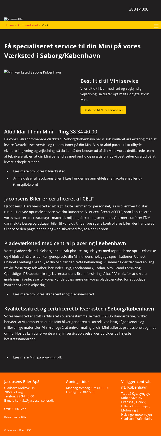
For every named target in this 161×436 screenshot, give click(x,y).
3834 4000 (138, 9)
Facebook (144, 429)
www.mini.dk (52, 357)
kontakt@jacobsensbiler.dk (34, 400)
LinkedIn (152, 429)
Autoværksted (28, 25)
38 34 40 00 (83, 131)
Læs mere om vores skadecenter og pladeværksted (53, 294)
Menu (156, 26)
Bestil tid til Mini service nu (103, 110)
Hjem (10, 25)
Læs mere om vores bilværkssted (39, 171)
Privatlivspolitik (15, 417)
